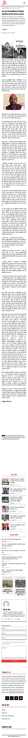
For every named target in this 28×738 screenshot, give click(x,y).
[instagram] (6, 618)
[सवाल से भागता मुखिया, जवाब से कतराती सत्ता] (5, 526)
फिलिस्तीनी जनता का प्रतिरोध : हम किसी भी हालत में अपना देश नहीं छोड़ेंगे (17, 480)
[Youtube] (21, 698)
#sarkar (18, 437)
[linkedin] (8, 618)
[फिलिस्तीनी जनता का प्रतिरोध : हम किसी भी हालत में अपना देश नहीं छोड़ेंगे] (5, 481)
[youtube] (18, 618)
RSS (18, 439)
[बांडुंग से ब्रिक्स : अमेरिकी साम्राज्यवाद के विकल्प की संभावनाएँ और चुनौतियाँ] (5, 499)
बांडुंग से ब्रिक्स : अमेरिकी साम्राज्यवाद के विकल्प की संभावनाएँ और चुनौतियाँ (16, 499)
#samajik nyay (5, 437)
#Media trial (20, 435)
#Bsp (8, 435)
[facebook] (3, 618)
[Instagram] (16, 698)
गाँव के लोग (5, 29)
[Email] (13, 36)
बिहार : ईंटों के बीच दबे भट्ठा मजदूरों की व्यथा (11, 539)
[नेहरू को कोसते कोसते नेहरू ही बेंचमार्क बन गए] (5, 509)
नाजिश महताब (4, 541)
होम (2, 7)
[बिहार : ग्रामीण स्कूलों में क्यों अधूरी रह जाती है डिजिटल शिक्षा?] (5, 491)
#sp (21, 437)
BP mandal (4, 439)
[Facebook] (3, 36)
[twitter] (13, 618)
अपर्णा (3, 561)
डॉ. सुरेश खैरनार (13, 511)
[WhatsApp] (9, 36)
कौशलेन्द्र (3, 574)
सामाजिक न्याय (8, 7)
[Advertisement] (14, 458)
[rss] (11, 618)
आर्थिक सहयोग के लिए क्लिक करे (16, 692)
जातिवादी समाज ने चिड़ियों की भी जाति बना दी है (7, 591)
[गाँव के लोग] (6, 604)
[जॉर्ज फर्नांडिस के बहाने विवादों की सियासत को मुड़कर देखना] (5, 518)
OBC (15, 439)
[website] (16, 618)
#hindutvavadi (13, 435)
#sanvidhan (12, 437)
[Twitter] (6, 36)
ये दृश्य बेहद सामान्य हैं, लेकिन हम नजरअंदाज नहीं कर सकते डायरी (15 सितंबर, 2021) (20, 592)
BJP (24, 437)
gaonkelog (10, 439)
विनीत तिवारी (12, 485)
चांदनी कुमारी (12, 493)
